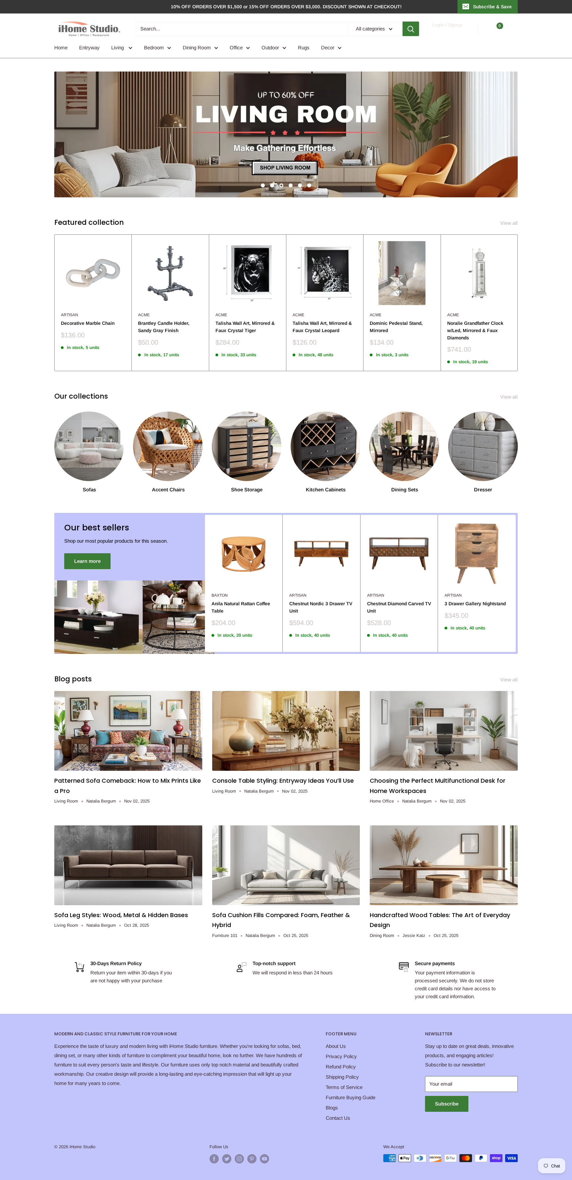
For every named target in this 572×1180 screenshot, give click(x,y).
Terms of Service (344, 1087)
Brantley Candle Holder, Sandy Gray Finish (163, 326)
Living (118, 47)
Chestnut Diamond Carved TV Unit (399, 607)
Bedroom (154, 47)
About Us (336, 1046)
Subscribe (446, 1103)
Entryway (89, 47)
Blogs (332, 1107)
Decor (327, 47)
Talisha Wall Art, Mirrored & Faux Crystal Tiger (245, 326)
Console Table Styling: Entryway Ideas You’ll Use (283, 780)
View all (509, 223)
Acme (144, 315)
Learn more (87, 561)
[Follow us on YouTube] (264, 1158)
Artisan (69, 315)
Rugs (304, 47)
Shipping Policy (342, 1077)
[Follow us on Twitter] (226, 1158)
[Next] (518, 303)
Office (236, 47)
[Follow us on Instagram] (239, 1158)
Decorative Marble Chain (88, 323)
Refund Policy (341, 1066)
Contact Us (338, 1118)
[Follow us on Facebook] (214, 1158)
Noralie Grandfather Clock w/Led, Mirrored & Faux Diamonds (475, 330)
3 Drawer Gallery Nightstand (475, 603)
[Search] (411, 29)
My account (447, 32)
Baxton (220, 595)
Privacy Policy (341, 1056)
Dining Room (197, 47)
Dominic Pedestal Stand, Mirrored (396, 326)
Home (61, 47)
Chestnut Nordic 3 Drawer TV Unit (320, 607)
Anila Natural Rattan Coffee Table (241, 607)
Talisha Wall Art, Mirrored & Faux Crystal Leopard (322, 326)
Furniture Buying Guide (350, 1097)
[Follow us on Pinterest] (252, 1158)
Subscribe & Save (492, 6)
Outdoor (270, 47)
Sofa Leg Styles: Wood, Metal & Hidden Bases (121, 915)
